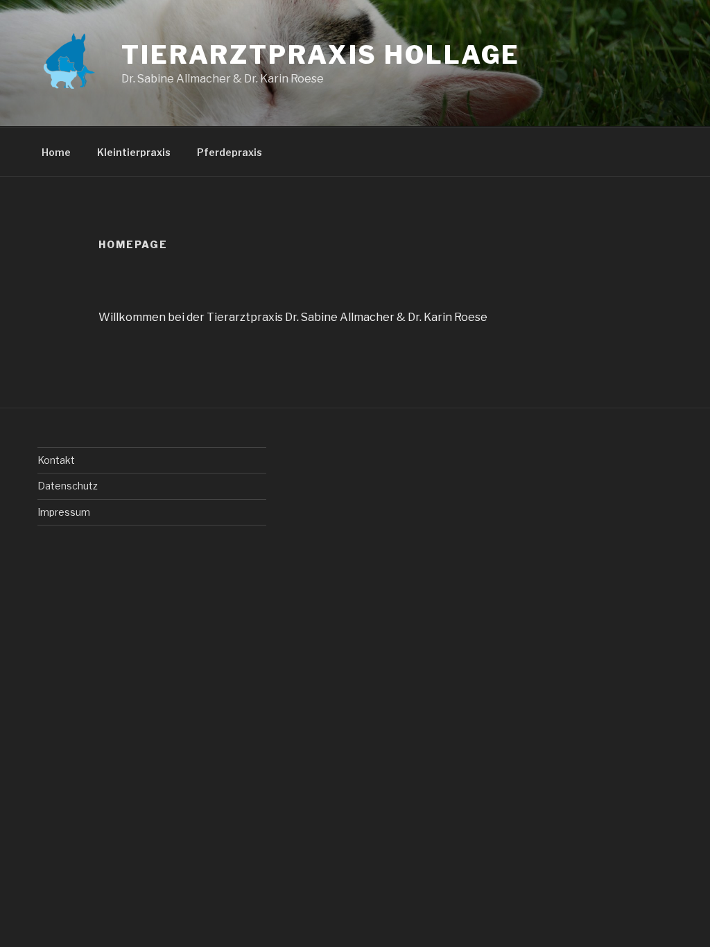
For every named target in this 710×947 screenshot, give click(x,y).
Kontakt (56, 460)
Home (56, 152)
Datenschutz (67, 486)
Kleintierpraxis (134, 152)
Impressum (63, 512)
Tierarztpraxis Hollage (320, 55)
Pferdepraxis (229, 152)
